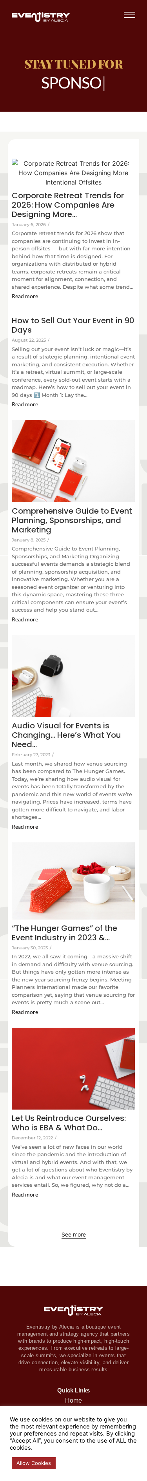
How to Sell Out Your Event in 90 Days (73, 325)
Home (73, 1400)
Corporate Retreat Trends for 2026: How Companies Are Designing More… (68, 205)
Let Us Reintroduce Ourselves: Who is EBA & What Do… (69, 1122)
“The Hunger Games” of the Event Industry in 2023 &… (64, 932)
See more (74, 1234)
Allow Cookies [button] (33, 1463)
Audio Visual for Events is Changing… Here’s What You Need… (66, 735)
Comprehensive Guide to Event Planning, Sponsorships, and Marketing (72, 520)
